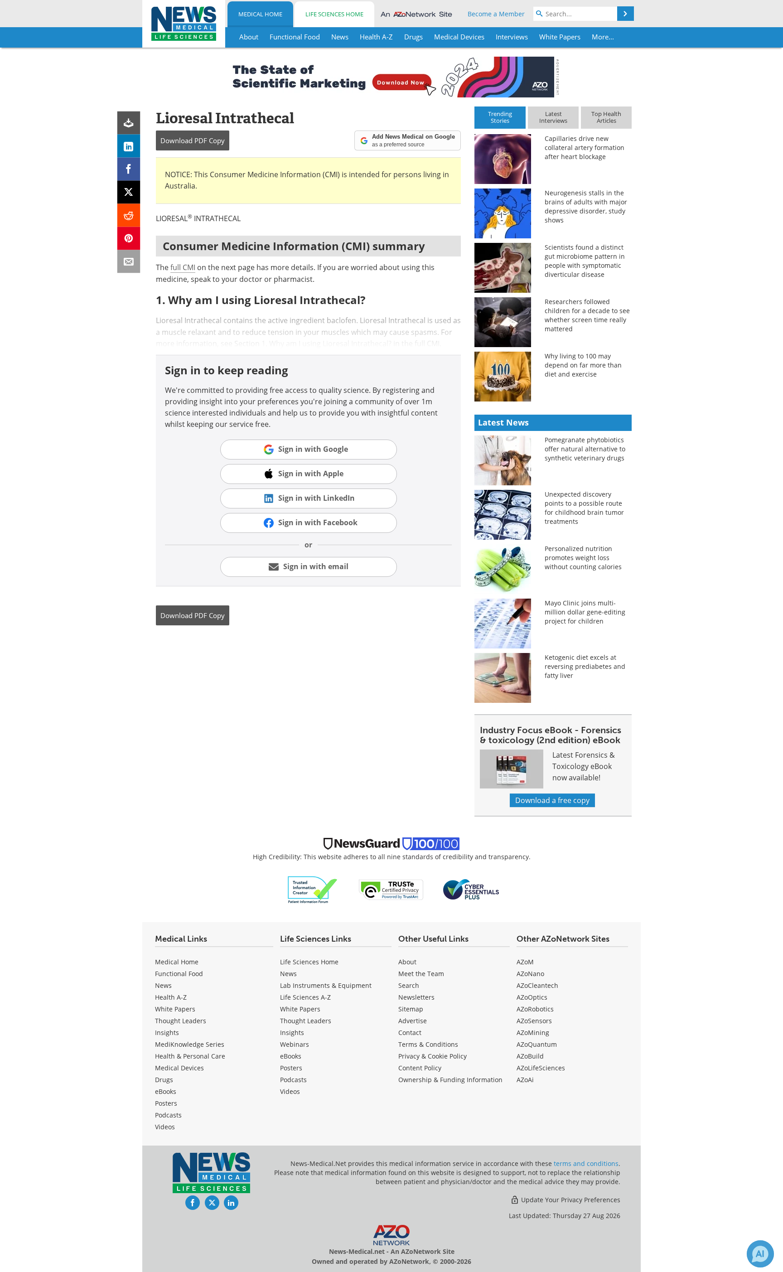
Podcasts (168, 1115)
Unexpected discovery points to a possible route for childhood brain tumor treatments (584, 508)
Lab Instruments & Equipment (326, 985)
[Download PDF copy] (128, 123)
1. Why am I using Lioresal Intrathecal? (326, 343)
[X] (128, 192)
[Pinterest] (128, 238)
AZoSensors (534, 1020)
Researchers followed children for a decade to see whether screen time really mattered (587, 315)
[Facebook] (128, 169)
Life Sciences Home (334, 14)
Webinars (294, 1044)
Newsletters (416, 997)
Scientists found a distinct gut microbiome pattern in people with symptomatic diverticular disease (585, 261)
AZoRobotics (535, 1009)
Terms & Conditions (428, 1044)
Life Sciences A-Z (305, 997)
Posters (166, 1103)
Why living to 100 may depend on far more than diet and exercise (583, 365)
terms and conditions (586, 1163)
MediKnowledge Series (189, 1044)
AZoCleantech (537, 985)
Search (408, 985)
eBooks (165, 1091)
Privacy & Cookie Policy (432, 1056)
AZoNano (530, 973)
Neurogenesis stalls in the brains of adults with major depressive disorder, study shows (586, 206)
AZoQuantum (537, 1044)
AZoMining (533, 1032)
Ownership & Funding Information (450, 1079)
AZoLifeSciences (541, 1068)
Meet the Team (421, 973)
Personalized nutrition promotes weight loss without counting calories (583, 557)
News (163, 985)
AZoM (525, 962)
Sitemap (410, 1009)
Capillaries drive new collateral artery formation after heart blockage (584, 147)
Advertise (412, 1020)
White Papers (175, 1009)
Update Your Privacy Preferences (569, 1199)
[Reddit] (128, 215)
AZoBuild (530, 1056)
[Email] (128, 261)
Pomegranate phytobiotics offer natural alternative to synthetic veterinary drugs (585, 448)
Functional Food (179, 973)
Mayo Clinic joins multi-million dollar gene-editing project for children (585, 612)
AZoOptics (532, 997)
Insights (167, 1032)
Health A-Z (171, 997)
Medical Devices (179, 1068)
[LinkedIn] (128, 146)
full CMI (182, 267)
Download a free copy (552, 800)
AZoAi (525, 1079)
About (407, 962)
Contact (409, 1032)
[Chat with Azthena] (760, 1253)
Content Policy (419, 1068)
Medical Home (260, 14)
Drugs (164, 1079)
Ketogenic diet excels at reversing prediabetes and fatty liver (585, 666)
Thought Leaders (180, 1020)
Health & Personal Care (190, 1056)
